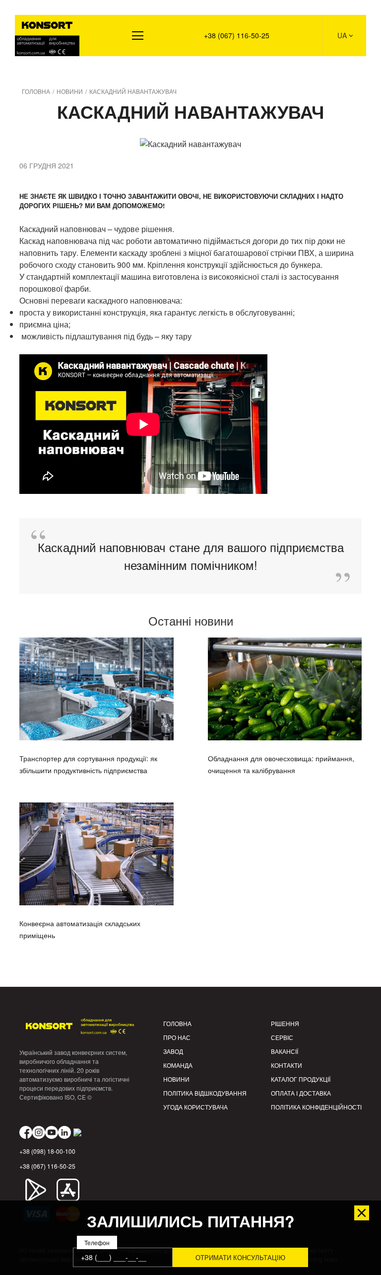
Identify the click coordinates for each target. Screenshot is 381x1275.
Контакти (286, 1065)
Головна (177, 1023)
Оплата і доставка (301, 1093)
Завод (173, 1051)
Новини (176, 1079)
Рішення (36, 70)
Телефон (97, 1242)
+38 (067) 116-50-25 (236, 35)
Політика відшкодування (205, 1093)
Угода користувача (195, 1107)
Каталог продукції (300, 1079)
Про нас (176, 1037)
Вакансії (284, 1051)
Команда (177, 1065)
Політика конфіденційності (316, 1107)
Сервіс (282, 1037)
